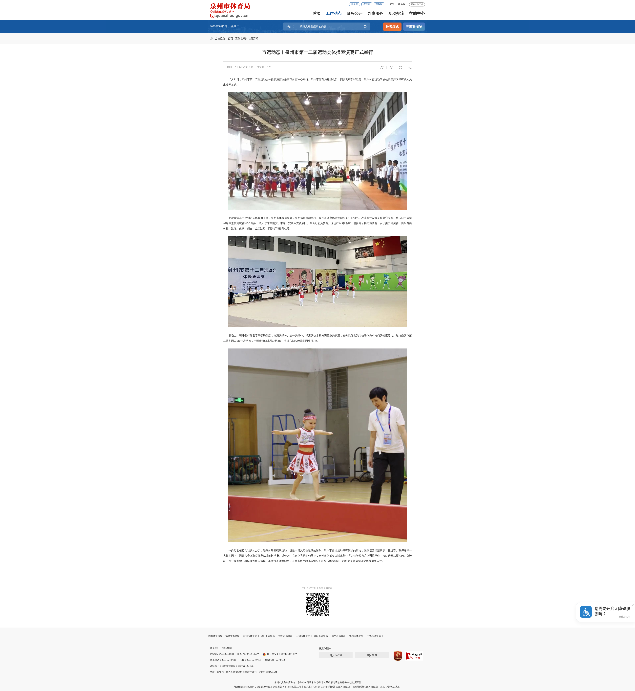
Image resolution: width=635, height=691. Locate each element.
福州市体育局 (250, 636)
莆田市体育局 (321, 636)
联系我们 (214, 648)
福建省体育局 (232, 636)
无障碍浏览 (414, 26)
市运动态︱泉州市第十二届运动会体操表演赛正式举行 (317, 52)
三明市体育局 (303, 636)
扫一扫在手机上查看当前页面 (317, 588)
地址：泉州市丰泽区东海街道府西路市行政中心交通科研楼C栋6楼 (243, 672)
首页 (317, 13)
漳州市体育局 (285, 636)
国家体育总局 (215, 636)
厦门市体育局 (268, 636)
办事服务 (375, 13)
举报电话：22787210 (275, 660)
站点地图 (227, 648)
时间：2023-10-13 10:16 (240, 67)
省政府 (366, 4)
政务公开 (354, 13)
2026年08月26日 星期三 (224, 26)
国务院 (354, 4)
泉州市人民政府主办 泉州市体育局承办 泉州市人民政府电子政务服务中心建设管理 (317, 682)
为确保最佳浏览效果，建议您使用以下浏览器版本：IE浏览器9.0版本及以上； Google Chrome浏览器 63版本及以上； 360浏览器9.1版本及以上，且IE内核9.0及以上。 (317, 687)
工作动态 (334, 13)
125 (269, 67)
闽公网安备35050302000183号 (282, 654)
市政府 (379, 4)
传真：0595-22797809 (250, 660)
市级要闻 (253, 38)
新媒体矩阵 (325, 648)
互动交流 (396, 13)
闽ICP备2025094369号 (248, 654)
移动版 (401, 4)
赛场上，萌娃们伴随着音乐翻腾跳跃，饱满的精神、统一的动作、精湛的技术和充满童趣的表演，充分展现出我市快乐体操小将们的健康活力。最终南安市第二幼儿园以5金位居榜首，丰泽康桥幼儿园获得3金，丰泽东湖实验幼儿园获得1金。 (317, 338)
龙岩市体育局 (356, 636)
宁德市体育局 (374, 636)
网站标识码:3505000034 (222, 654)
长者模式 (392, 26)
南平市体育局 (338, 636)
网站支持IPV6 (417, 4)
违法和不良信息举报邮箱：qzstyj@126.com (232, 666)
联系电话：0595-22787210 (223, 660)
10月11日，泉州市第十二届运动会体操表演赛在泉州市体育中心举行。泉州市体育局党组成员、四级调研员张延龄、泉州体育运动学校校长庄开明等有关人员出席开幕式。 (317, 82)
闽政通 (338, 655)
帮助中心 (417, 13)
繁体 (392, 4)
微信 (374, 655)
